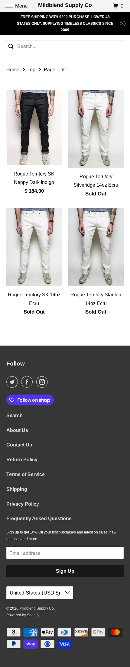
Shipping (16, 489)
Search (14, 415)
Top (32, 69)
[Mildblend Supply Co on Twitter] (13, 382)
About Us (17, 430)
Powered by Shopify (22, 615)
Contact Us (19, 444)
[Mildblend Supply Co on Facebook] (28, 382)
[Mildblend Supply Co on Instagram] (43, 382)
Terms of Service (25, 474)
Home (13, 69)
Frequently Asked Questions (39, 518)
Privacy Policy (22, 504)
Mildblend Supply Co (36, 608)
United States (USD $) (36, 593)
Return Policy (21, 459)
